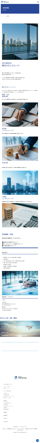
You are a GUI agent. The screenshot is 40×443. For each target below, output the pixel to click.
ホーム (3, 16)
